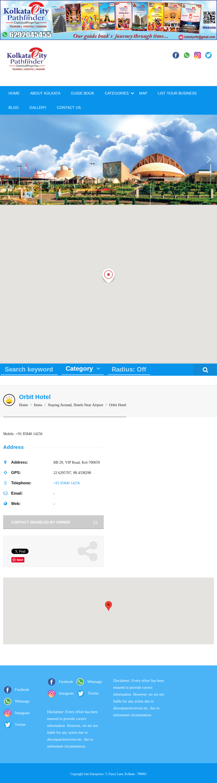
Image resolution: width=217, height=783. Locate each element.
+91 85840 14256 (66, 483)
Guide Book (82, 93)
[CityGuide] (27, 68)
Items (38, 405)
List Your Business (177, 93)
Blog (13, 107)
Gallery (37, 107)
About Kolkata (45, 93)
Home (14, 93)
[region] (108, 159)
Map (143, 93)
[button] (8, 159)
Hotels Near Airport (88, 405)
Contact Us (69, 107)
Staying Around (59, 405)
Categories (117, 93)
